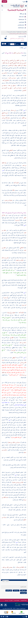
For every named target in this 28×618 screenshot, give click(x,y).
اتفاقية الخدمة (16, 600)
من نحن (6, 600)
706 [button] (13, 44)
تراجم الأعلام (21, 27)
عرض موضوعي (21, 24)
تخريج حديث (23, 592)
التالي (4, 581)
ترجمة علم (16, 590)
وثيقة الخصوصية (24, 600)
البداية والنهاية (19, 32)
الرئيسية (24, 32)
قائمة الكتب (21, 22)
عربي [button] (24, 1)
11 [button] (22, 44)
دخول (4, 1)
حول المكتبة (21, 19)
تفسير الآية (23, 590)
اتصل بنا (11, 600)
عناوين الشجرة (9, 590)
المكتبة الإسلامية (16, 10)
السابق (7, 581)
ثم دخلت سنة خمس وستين (12, 32)
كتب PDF (22, 13)
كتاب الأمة (21, 16)
